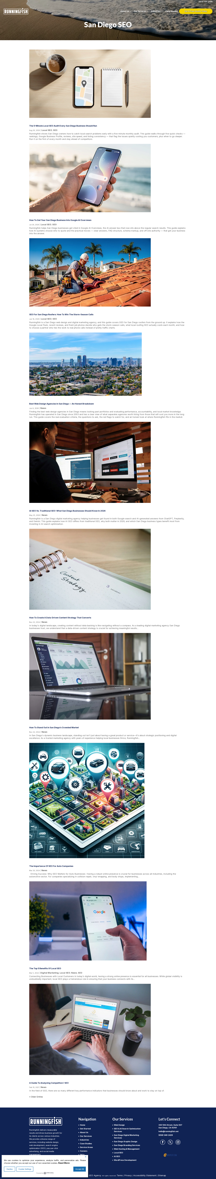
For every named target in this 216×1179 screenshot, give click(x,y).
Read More (64, 1163)
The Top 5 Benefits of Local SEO (45, 968)
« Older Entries (36, 1097)
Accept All (79, 1169)
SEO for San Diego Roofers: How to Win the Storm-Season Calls (61, 314)
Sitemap (162, 1175)
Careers (83, 1151)
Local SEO (47, 130)
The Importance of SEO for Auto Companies (51, 866)
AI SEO (117, 1156)
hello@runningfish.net (169, 1131)
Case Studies (171, 11)
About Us (124, 11)
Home (82, 1125)
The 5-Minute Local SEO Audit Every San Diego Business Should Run (63, 126)
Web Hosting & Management (127, 1149)
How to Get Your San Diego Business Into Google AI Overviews (60, 220)
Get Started (85, 1129)
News (43, 408)
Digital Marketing (49, 973)
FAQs (82, 1155)
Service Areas (86, 1147)
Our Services (140, 11)
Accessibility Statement (144, 1175)
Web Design (119, 1125)
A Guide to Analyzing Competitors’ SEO (49, 1083)
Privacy (128, 1175)
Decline (10, 1169)
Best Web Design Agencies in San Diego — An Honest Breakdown (61, 404)
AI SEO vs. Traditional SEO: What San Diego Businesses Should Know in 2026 (67, 511)
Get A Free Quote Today (195, 11)
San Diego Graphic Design (125, 1141)
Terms (120, 1175)
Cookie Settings (24, 1169)
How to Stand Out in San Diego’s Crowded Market (54, 727)
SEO (55, 130)
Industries (156, 11)
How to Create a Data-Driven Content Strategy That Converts (60, 617)
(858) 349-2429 (205, 2)
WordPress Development (125, 1160)
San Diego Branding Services (127, 1145)
